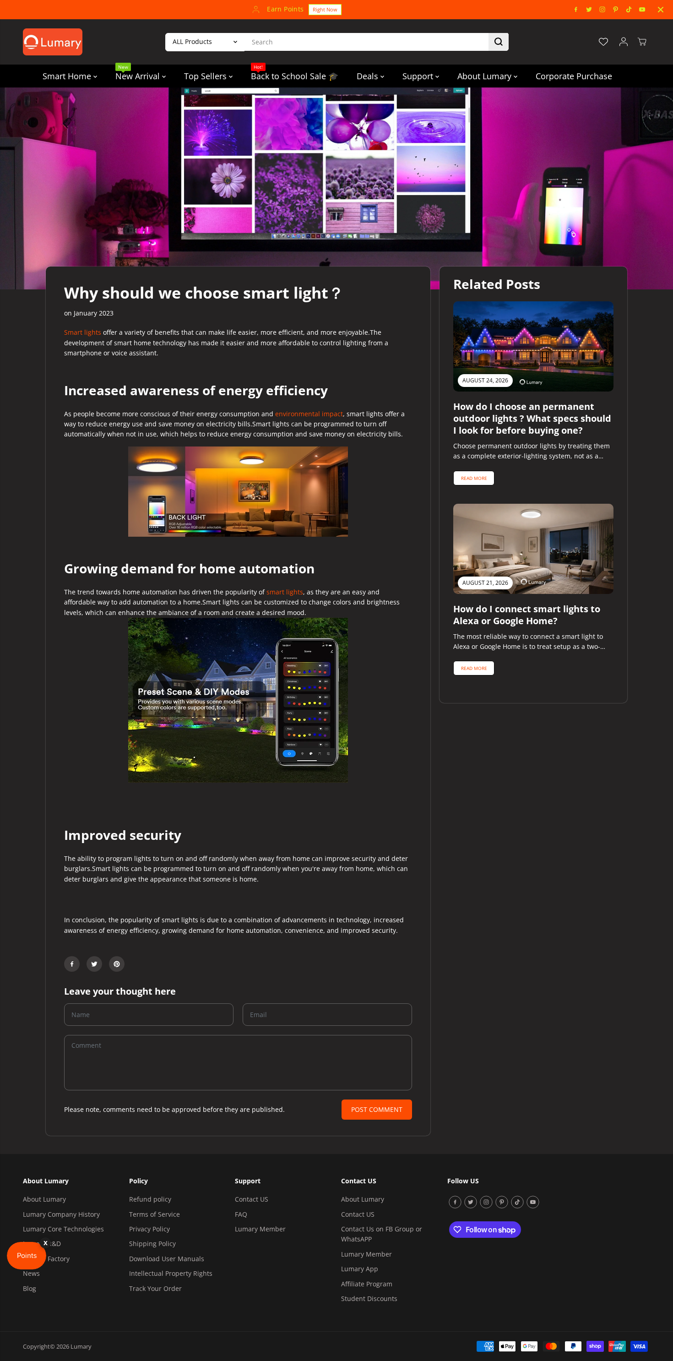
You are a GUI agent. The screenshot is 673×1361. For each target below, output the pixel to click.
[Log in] (623, 41)
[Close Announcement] (660, 9)
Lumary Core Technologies (63, 1229)
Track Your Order (155, 1288)
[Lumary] (52, 42)
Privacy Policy (149, 1229)
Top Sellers (206, 76)
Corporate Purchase (574, 76)
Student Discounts (369, 1298)
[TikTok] (629, 9)
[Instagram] (602, 9)
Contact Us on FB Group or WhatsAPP (381, 1234)
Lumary (81, 1346)
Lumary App (359, 1268)
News (31, 1273)
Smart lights (83, 332)
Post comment (376, 1109)
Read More (474, 478)
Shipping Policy (152, 1243)
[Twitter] (589, 9)
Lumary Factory (46, 1258)
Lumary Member (260, 1229)
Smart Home (68, 76)
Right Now (325, 9)
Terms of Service (154, 1214)
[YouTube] (642, 9)
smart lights (284, 592)
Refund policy (150, 1199)
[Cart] (642, 41)
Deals (368, 76)
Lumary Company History (61, 1214)
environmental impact (309, 413)
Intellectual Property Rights (170, 1273)
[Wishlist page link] (603, 41)
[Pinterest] (615, 9)
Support (418, 76)
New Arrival (138, 73)
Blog (29, 1288)
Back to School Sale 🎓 (294, 73)
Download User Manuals (166, 1258)
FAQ (241, 1214)
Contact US (251, 1199)
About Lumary (485, 76)
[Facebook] (575, 9)
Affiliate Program (366, 1283)
